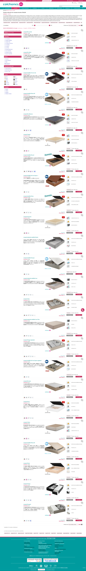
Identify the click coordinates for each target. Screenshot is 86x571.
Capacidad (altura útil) (8, 66)
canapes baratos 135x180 (14, 22)
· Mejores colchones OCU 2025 (44, 547)
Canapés (25, 28)
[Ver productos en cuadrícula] (80, 25)
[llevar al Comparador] (81, 30)
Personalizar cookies (50, 569)
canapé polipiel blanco (66, 533)
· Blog (55, 548)
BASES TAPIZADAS (25, 8)
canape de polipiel (59, 533)
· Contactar (40, 542)
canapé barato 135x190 (6, 22)
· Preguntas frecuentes (42, 543)
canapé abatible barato (69, 22)
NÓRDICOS (68, 8)
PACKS (43, 8)
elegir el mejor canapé (11, 10)
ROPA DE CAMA (77, 8)
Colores (6, 74)
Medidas (9, 32)
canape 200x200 (53, 533)
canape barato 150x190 (22, 22)
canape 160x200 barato (37, 22)
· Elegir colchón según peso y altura (44, 545)
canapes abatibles (79, 533)
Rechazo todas (33, 569)
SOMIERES (35, 8)
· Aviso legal (56, 551)
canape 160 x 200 (41, 533)
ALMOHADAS (59, 8)
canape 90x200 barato (62, 22)
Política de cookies (64, 567)
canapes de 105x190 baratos (45, 22)
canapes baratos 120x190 (53, 22)
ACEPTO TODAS (41, 569)
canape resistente (72, 533)
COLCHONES (7, 8)
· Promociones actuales (28, 551)
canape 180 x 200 (47, 533)
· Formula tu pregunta (42, 548)
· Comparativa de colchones (43, 551)
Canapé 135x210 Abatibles (28, 533)
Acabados (6, 87)
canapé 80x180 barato (77, 22)
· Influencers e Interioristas (59, 543)
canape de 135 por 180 (21, 533)
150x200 (10, 30)
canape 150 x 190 (35, 533)
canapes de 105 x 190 (14, 533)
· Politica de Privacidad (58, 550)
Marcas (5, 56)
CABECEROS (51, 8)
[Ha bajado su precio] (30, 68)
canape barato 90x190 (30, 22)
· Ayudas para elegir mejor (43, 546)
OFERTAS (29, 28)
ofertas (6, 30)
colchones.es (20, 28)
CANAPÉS (15, 8)
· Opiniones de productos (42, 552)
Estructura (6, 36)
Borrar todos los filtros (17, 30)
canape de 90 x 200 (7, 533)
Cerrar (84, 567)
